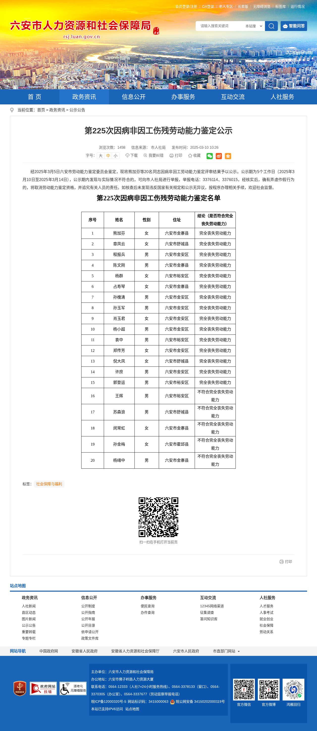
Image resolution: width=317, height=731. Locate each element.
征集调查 (207, 612)
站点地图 (132, 709)
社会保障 (266, 625)
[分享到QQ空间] (228, 156)
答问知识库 (208, 619)
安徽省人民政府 (85, 651)
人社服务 (282, 96)
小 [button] (115, 155)
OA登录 (208, 6)
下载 (134, 155)
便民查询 (148, 606)
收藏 (197, 155)
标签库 (280, 6)
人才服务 (266, 606)
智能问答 (297, 26)
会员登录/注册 (186, 6)
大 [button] (101, 155)
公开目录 (88, 625)
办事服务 (183, 96)
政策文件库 (90, 638)
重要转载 (29, 632)
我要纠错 (156, 155)
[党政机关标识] (20, 688)
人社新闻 (29, 606)
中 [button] (108, 155)
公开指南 (88, 612)
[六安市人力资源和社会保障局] (81, 29)
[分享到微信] (210, 156)
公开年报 (88, 619)
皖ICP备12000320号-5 (108, 701)
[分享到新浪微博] (219, 156)
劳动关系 (266, 632)
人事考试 (266, 612)
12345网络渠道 (212, 606)
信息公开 (134, 96)
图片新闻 (29, 619)
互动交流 (233, 96)
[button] (243, 6)
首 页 (34, 96)
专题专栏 (29, 638)
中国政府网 (48, 651)
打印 (178, 155)
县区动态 (29, 612)
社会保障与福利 (49, 484)
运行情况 (298, 6)
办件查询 (148, 612)
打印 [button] (288, 562)
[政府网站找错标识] (43, 688)
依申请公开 (90, 632)
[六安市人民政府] (155, 33)
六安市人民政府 (186, 651)
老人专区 (226, 6)
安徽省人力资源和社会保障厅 (135, 651)
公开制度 (88, 606)
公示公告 (77, 110)
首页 (41, 110)
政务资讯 (84, 96)
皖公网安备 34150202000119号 (200, 701)
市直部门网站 (224, 651)
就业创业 (266, 619)
